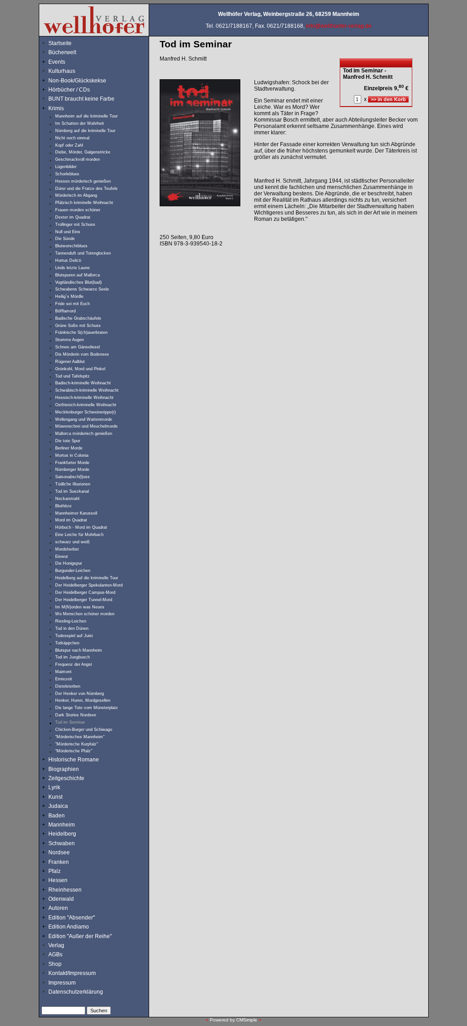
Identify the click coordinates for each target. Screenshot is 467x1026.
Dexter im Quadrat (72, 217)
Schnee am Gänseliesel (77, 347)
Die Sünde (65, 238)
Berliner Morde (69, 448)
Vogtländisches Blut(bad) (78, 282)
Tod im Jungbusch (72, 657)
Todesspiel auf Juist (74, 635)
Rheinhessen (65, 890)
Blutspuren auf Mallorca (77, 275)
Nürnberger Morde (72, 469)
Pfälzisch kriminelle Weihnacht (84, 202)
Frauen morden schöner (77, 210)
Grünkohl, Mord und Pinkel (80, 369)
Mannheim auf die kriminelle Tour (86, 116)
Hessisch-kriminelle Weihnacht (84, 397)
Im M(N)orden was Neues (79, 607)
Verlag (56, 945)
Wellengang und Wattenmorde (83, 419)
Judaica (58, 806)
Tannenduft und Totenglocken (83, 253)
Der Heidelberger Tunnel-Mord (83, 599)
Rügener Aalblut (70, 361)
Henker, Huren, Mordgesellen (82, 700)
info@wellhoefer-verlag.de (339, 26)
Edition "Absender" (71, 917)
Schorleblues (67, 174)
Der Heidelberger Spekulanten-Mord (89, 585)
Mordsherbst (67, 549)
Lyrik (54, 787)
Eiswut (61, 556)
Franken (58, 862)
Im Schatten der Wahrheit (79, 123)
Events (65, 62)
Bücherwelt (62, 52)
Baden (56, 815)
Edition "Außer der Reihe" (80, 936)
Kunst (55, 797)
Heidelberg (62, 834)
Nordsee (59, 852)
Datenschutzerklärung (75, 992)
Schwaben (61, 843)
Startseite (60, 43)
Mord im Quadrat (71, 520)
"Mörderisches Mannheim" (79, 737)
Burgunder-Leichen (72, 570)
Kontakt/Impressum (72, 973)
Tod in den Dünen (71, 628)
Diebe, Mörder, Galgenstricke (82, 152)
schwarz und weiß (72, 542)
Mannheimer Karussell (76, 513)
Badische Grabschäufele (78, 318)
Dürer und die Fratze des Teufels (86, 188)
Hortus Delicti (68, 260)
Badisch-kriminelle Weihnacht (83, 383)
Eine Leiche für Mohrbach (79, 534)
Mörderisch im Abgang (76, 195)
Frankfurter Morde (72, 462)
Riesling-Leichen (70, 621)
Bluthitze (63, 506)
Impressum (62, 983)
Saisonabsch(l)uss (72, 477)
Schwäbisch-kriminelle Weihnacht (87, 390)
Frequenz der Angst (73, 664)
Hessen (57, 880)
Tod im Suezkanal (72, 491)
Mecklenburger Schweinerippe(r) (85, 412)
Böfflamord (65, 311)
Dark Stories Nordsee (75, 715)
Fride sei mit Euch (72, 303)
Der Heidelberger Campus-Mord (85, 592)
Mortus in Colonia (71, 455)
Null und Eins (67, 232)
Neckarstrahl (67, 498)
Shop (55, 964)
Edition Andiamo (68, 927)
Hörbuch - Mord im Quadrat (81, 527)
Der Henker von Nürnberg (79, 693)
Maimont (63, 671)
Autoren (58, 908)
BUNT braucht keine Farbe (81, 99)
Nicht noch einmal (72, 138)
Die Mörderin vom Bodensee (82, 354)
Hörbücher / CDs (69, 90)
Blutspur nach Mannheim (78, 650)
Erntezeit (63, 679)
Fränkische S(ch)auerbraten (81, 332)
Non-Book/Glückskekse (78, 80)
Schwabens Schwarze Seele (82, 289)
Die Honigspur (68, 563)
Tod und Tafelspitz (72, 376)
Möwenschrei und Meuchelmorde (86, 426)
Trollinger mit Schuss (75, 224)
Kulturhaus (68, 71)
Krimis (56, 108)
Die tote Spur (67, 441)
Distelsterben (67, 686)
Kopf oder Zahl (69, 145)
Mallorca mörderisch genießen (83, 433)
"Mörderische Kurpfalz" (76, 744)
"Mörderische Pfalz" (73, 751)
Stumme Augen (69, 339)
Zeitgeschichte (66, 778)
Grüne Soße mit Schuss (78, 325)
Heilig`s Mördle (69, 296)
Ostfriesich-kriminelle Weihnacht (85, 405)
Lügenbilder (66, 166)
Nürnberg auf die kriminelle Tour (85, 130)
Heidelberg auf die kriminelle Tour (86, 578)
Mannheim (61, 825)
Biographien (63, 769)
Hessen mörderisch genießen (83, 181)
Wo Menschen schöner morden (84, 614)
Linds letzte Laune (72, 267)
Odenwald (61, 899)
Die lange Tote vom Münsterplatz (86, 707)
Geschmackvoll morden (77, 159)
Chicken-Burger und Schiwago (83, 729)
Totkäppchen (67, 643)
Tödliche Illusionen (72, 484)
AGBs (55, 954)
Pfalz (54, 871)
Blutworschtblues (71, 246)
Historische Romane (73, 759)
